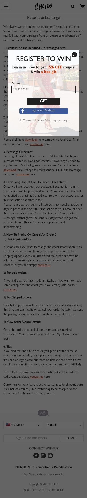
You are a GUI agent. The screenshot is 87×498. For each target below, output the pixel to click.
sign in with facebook (43, 111)
